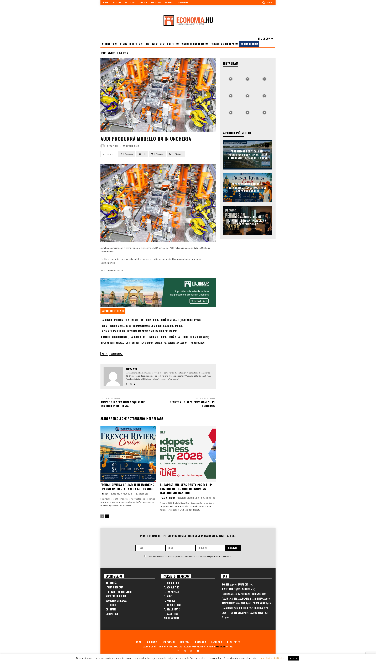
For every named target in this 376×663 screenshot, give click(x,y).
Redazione (113, 146)
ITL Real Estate (171, 609)
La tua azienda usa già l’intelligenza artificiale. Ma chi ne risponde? (138, 331)
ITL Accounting (171, 587)
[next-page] (107, 516)
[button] (267, 2)
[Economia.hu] (188, 20)
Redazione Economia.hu (121, 493)
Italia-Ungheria (167, 498)
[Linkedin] (135, 383)
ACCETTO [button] (293, 658)
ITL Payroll (169, 600)
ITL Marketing (170, 614)
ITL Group (111, 605)
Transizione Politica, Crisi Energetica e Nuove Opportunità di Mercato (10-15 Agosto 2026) (150, 320)
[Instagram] (131, 383)
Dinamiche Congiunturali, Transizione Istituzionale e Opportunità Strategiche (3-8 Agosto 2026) (154, 337)
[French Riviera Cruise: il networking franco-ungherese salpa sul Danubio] (128, 454)
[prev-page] (102, 516)
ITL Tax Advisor (171, 592)
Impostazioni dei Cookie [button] (272, 658)
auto (104, 353)
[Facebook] (127, 383)
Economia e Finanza (116, 600)
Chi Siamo (111, 609)
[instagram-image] (230, 78)
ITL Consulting (171, 583)
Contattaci (112, 614)
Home (103, 52)
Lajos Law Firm (171, 618)
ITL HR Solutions (172, 605)
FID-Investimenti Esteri (119, 592)
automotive (116, 353)
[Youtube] (197, 650)
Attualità (111, 583)
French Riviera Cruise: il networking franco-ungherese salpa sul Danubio (141, 326)
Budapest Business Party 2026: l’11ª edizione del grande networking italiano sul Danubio (186, 489)
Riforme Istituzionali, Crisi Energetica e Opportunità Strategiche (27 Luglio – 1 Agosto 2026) (152, 342)
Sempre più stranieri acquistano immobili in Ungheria (123, 404)
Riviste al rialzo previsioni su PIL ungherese (193, 404)
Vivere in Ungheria (118, 52)
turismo (104, 494)
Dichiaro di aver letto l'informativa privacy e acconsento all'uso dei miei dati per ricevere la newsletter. (189, 556)
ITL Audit (168, 596)
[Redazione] (103, 146)
